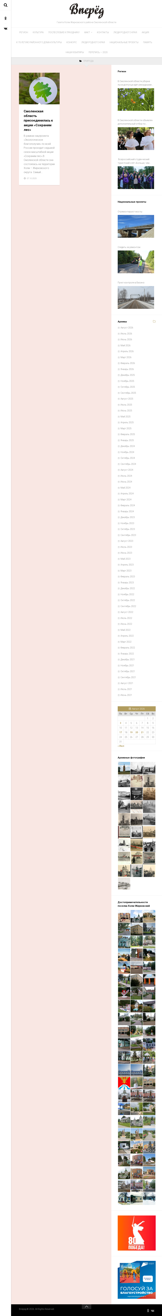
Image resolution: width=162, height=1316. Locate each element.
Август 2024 (127, 470)
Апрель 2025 (127, 422)
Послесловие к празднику (64, 32)
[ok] (5, 18)
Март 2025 (126, 428)
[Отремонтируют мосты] (136, 226)
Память (147, 42)
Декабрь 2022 (128, 588)
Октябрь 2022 (128, 600)
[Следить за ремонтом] (136, 261)
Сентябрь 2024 (128, 464)
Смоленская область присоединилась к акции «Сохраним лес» (38, 120)
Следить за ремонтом (129, 247)
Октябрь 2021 (128, 671)
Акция (145, 32)
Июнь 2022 (126, 624)
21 (142, 732)
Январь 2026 (127, 369)
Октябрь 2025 (128, 387)
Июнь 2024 (126, 481)
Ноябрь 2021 (127, 665)
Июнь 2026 (126, 339)
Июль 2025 (126, 404)
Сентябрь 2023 (128, 535)
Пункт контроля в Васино (131, 282)
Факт (87, 32)
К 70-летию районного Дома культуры (39, 42)
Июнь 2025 (126, 410)
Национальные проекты (124, 42)
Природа (27, 101)
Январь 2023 (127, 582)
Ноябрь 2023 (127, 523)
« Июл (121, 746)
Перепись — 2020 (98, 52)
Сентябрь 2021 (128, 677)
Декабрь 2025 (128, 375)
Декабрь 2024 (128, 446)
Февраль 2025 (128, 434)
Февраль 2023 (128, 576)
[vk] (5, 28)
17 (120, 732)
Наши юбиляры (75, 52)
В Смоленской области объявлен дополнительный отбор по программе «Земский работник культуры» (135, 122)
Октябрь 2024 (128, 458)
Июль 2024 (126, 476)
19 (131, 732)
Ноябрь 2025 (127, 381)
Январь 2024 (127, 511)
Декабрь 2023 (128, 517)
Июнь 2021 (126, 695)
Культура (38, 32)
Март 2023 (126, 570)
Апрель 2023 (127, 564)
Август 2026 (127, 327)
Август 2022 (127, 612)
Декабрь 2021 (128, 659)
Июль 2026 (126, 333)
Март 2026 (126, 357)
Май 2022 (126, 630)
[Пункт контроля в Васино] (136, 297)
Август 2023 (127, 541)
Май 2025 (126, 416)
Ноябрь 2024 (127, 452)
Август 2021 (127, 683)
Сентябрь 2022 (128, 606)
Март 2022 (126, 642)
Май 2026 (126, 345)
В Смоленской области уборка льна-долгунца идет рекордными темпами (135, 83)
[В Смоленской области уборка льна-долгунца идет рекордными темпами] (136, 99)
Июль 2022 (126, 618)
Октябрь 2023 (128, 529)
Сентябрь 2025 (128, 393)
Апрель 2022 (127, 636)
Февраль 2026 (128, 363)
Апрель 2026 (127, 351)
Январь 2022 (127, 653)
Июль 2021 (126, 689)
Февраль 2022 (128, 647)
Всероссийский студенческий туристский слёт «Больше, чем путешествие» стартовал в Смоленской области (133, 161)
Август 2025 (127, 398)
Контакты (103, 32)
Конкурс (71, 42)
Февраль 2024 (128, 505)
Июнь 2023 (126, 553)
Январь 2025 (127, 440)
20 (136, 732)
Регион (23, 32)
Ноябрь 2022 (127, 594)
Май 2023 (126, 559)
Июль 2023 (126, 547)
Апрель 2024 (127, 493)
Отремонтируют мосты (130, 211)
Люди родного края (125, 32)
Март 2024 (126, 499)
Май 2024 (126, 487)
